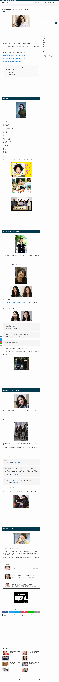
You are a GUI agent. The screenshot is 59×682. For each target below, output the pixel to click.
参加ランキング (37, 679)
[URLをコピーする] (37, 612)
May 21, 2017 (15, 474)
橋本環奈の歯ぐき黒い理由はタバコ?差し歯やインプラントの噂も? (24, 566)
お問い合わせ (32, 679)
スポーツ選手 (46, 32)
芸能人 (4, 11)
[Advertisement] (21, 35)
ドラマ (45, 34)
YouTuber (45, 29)
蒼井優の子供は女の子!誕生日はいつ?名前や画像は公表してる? (23, 575)
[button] (5, 612)
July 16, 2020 (21, 328)
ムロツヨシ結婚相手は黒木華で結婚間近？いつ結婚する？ (22, 584)
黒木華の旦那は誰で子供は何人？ (13, 70)
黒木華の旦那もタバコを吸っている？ (14, 72)
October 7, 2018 (15, 482)
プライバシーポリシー (26, 679)
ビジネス (45, 36)
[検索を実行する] (56, 23)
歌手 (44, 44)
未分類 (45, 42)
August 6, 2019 (19, 336)
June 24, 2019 (19, 344)
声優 (44, 38)
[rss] (55, 0)
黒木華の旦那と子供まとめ (12, 74)
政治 (44, 40)
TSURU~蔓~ (5, 2)
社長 (44, 46)
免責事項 (21, 679)
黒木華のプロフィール (11, 69)
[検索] (56, 0)
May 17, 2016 (17, 462)
